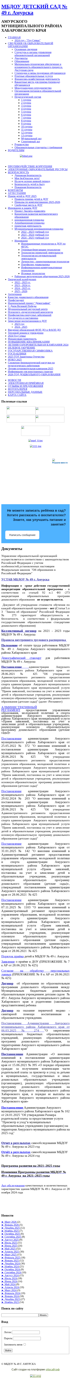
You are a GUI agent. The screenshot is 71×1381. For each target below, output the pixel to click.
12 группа (26, 132)
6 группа (26, 114)
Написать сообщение (22, 535)
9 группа (26, 123)
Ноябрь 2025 (12, 1230)
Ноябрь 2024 (12, 1266)
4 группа (26, 108)
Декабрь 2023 (12, 1299)
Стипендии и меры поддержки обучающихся (40, 73)
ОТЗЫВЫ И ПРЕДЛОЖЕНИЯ (25, 386)
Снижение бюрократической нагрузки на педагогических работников (31, 364)
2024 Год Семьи (17, 335)
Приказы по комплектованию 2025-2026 (37, 202)
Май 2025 (10, 1248)
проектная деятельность (28, 225)
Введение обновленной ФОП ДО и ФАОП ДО (34, 329)
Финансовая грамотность (22, 338)
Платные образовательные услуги (34, 76)
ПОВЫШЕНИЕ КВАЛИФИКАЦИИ (29, 341)
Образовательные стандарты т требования (38, 147)
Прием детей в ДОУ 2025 (22, 196)
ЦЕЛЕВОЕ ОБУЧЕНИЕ (21, 347)
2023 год (19, 324)
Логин (7, 1332)
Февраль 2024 (13, 1293)
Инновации (21, 240)
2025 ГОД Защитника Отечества (26, 356)
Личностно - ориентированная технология (45, 261)
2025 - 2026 (21, 291)
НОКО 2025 (15, 359)
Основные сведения (26, 49)
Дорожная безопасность (28, 175)
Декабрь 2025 (12, 1227)
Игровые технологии (33, 273)
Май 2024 (10, 1284)
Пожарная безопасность (28, 187)
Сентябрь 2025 (13, 1236)
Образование (22, 61)
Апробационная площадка (29, 222)
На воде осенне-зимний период (32, 181)
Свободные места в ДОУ (28, 205)
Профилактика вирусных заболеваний (29, 315)
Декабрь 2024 (12, 1263)
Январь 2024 (12, 1296)
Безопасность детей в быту (30, 184)
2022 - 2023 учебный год (35, 231)
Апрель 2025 (12, 1251)
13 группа (26, 135)
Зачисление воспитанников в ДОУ (27, 321)
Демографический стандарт (21, 658)
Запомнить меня (13, 1344)
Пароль (8, 1338)
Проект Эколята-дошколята (30, 211)
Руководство (22, 144)
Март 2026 (11, 1221)
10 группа (26, 126)
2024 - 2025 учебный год (35, 237)
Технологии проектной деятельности (42, 252)
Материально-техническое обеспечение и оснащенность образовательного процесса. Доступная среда (39, 67)
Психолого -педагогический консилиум (30, 312)
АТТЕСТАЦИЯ (17, 193)
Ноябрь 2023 (12, 1302)
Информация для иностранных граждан (30, 371)
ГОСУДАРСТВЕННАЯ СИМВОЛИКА (30, 350)
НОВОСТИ (14, 380)
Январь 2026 (12, 1224)
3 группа (26, 105)
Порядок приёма (12, 956)
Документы (21, 58)
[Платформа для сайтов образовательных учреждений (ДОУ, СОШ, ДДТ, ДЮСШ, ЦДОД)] (35, 1376)
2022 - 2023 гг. (23, 282)
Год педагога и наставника (23, 318)
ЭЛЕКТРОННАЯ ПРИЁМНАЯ (26, 383)
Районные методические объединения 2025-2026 (42, 276)
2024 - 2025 (21, 327)
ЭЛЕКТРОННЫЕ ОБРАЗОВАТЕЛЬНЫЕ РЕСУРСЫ (38, 169)
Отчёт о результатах (16, 1152)
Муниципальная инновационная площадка (39, 228)
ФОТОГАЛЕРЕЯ (17, 389)
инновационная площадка (29, 219)
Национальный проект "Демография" (29, 303)
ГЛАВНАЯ (14, 37)
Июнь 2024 (11, 1281)
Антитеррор (15, 294)
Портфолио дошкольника (35, 264)
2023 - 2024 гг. (23, 285)
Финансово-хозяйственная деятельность (37, 79)
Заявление (8, 961)
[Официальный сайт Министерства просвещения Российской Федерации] (35, 440)
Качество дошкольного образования (28, 297)
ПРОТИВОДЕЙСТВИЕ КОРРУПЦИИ (30, 166)
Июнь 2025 (11, 1245)
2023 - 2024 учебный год (35, 234)
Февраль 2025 (13, 1257)
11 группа (26, 129)
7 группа (26, 117)
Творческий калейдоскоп (22, 279)
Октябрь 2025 (13, 1233)
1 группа (26, 99)
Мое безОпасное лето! (27, 178)
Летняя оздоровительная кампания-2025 (30, 368)
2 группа (26, 102)
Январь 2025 (12, 1260)
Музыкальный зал (31, 138)
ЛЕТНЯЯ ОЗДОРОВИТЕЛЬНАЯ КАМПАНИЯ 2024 (38, 344)
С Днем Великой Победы (22, 306)
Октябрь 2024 (13, 1269)
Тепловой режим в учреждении (25, 332)
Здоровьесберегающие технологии (40, 249)
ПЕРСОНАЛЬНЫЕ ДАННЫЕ (25, 392)
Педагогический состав (28, 96)
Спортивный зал (30, 141)
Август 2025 (12, 1239)
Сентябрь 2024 (13, 1272)
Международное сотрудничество (33, 88)
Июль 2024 (11, 1278)
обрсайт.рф (53, 1369)
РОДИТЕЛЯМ (16, 150)
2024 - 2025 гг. (23, 288)
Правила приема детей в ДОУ (31, 199)
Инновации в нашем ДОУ (22, 208)
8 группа (26, 120)
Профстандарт (16, 300)
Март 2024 (11, 1290)
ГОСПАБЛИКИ (17, 353)
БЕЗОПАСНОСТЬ (18, 172)
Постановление (11, 738)
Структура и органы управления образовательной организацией (33, 54)
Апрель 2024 (12, 1287)
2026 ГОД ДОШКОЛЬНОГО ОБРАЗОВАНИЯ (34, 374)
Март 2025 (11, 1254)
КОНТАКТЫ (15, 190)
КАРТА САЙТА (17, 395)
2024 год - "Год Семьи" (28, 40)
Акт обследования (13, 1185)
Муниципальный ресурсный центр (28, 309)
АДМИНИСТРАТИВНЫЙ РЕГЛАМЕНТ (19, 709)
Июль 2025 (11, 1242)
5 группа (26, 111)
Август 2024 (12, 1275)
